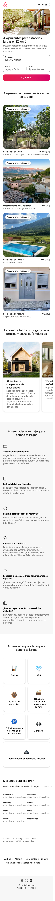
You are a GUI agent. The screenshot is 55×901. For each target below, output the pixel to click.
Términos (32, 888)
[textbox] (14, 69)
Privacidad (21, 888)
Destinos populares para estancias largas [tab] (21, 786)
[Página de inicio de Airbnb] (5, 4)
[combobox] (26, 60)
